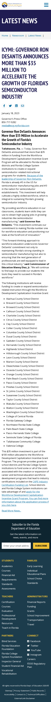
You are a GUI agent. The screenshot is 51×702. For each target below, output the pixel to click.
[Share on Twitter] (10, 105)
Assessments (9, 588)
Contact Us (21, 694)
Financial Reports (36, 602)
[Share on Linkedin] (16, 105)
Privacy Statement (22, 690)
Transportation (35, 619)
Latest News (34, 35)
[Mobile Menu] (46, 5)
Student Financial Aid (13, 665)
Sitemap (8, 690)
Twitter (34, 645)
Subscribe (41, 545)
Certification (8, 602)
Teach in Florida (10, 627)
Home (5, 35)
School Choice (34, 578)
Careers (31, 659)
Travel (30, 624)
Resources (7, 623)
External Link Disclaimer (25, 698)
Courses (6, 570)
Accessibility (9, 694)
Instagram (35, 654)
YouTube (36, 650)
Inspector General (11, 661)
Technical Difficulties (36, 694)
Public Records (37, 690)
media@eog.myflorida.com (15, 125)
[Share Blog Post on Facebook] (4, 105)
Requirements (9, 579)
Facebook (35, 641)
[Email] (22, 105)
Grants (30, 611)
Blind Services (9, 641)
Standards (7, 584)
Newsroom (18, 35)
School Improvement (38, 615)
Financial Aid (8, 575)
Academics (7, 566)
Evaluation (7, 611)
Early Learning (35, 566)
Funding (31, 606)
